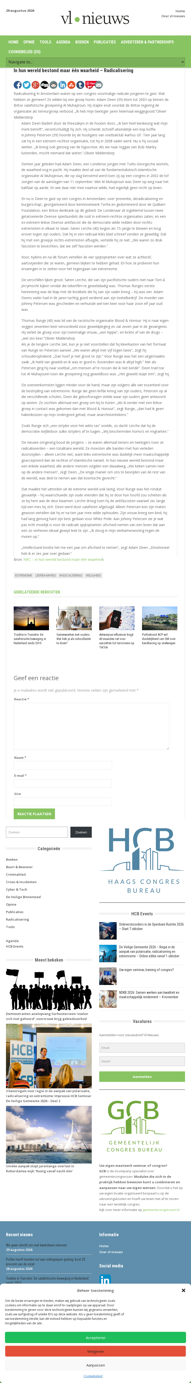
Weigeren (95, 1351)
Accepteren (95, 1337)
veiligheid (93, 575)
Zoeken (81, 832)
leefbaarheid (46, 575)
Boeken (82, 42)
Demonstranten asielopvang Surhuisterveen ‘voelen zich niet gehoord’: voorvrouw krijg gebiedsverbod (47, 1016)
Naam (20, 757)
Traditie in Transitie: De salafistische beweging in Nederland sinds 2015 (30, 639)
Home (180, 11)
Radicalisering (17, 919)
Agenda (63, 42)
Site (17, 793)
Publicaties (105, 42)
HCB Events (14, 946)
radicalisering (70, 575)
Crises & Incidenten (21, 882)
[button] (183, 1290)
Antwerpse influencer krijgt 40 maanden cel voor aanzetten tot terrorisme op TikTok (116, 641)
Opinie (29, 42)
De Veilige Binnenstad (23, 897)
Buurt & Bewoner (19, 867)
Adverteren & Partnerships (147, 42)
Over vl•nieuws (173, 16)
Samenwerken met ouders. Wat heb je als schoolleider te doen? (73, 639)
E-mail (20, 775)
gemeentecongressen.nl (161, 1209)
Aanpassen (95, 1365)
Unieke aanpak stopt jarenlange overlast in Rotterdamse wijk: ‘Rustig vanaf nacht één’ (40, 1168)
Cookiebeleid (93, 1376)
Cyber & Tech (16, 889)
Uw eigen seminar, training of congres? (146, 970)
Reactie (21, 699)
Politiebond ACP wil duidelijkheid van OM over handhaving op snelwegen (159, 639)
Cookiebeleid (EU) (24, 51)
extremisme (23, 575)
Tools (45, 42)
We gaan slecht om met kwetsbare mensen (36, 1245)
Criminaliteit (16, 874)
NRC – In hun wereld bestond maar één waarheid (62, 559)
